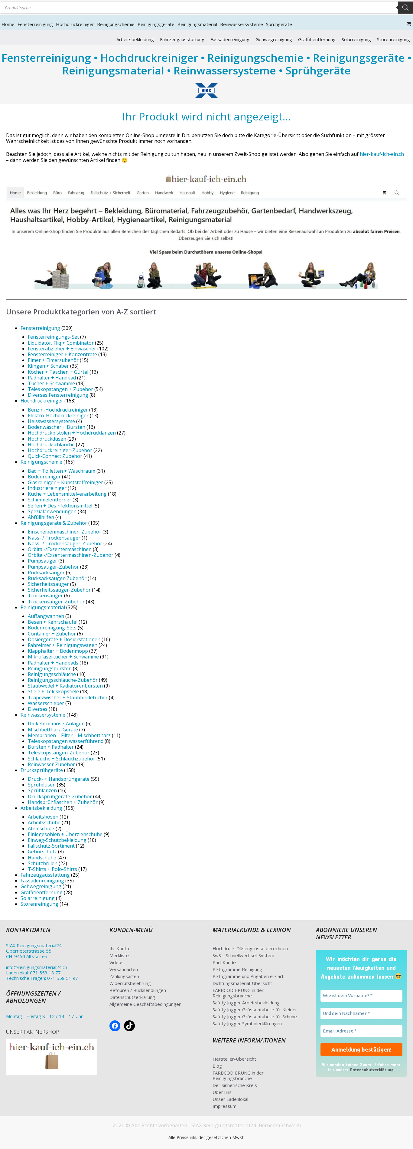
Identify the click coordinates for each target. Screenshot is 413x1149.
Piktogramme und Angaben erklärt (248, 976)
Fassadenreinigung (229, 39)
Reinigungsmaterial (197, 24)
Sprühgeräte (279, 24)
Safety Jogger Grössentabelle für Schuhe (255, 1016)
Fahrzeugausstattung (182, 39)
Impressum (224, 1106)
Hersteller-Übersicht (234, 1059)
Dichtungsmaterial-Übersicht (242, 983)
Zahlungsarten (124, 976)
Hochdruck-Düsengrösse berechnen (250, 948)
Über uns (222, 1092)
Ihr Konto (119, 948)
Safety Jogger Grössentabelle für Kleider (255, 1009)
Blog (217, 1066)
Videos (116, 962)
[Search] (405, 8)
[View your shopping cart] (409, 24)
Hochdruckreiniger (75, 24)
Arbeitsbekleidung (135, 39)
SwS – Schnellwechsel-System (243, 955)
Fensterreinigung (35, 24)
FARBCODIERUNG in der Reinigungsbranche (238, 993)
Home (8, 24)
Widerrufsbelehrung (130, 983)
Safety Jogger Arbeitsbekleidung (246, 1003)
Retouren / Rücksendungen (137, 990)
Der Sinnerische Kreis (235, 1085)
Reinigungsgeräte (156, 24)
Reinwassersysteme (241, 24)
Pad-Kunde (224, 962)
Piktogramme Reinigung (237, 969)
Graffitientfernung (317, 39)
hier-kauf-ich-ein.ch (382, 154)
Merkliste (119, 955)
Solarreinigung (356, 39)
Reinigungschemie (116, 24)
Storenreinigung (393, 39)
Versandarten (123, 969)
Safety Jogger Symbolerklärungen (247, 1023)
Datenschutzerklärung (132, 997)
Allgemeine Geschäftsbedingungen (145, 1004)
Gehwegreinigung (273, 39)
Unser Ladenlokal (230, 1099)
